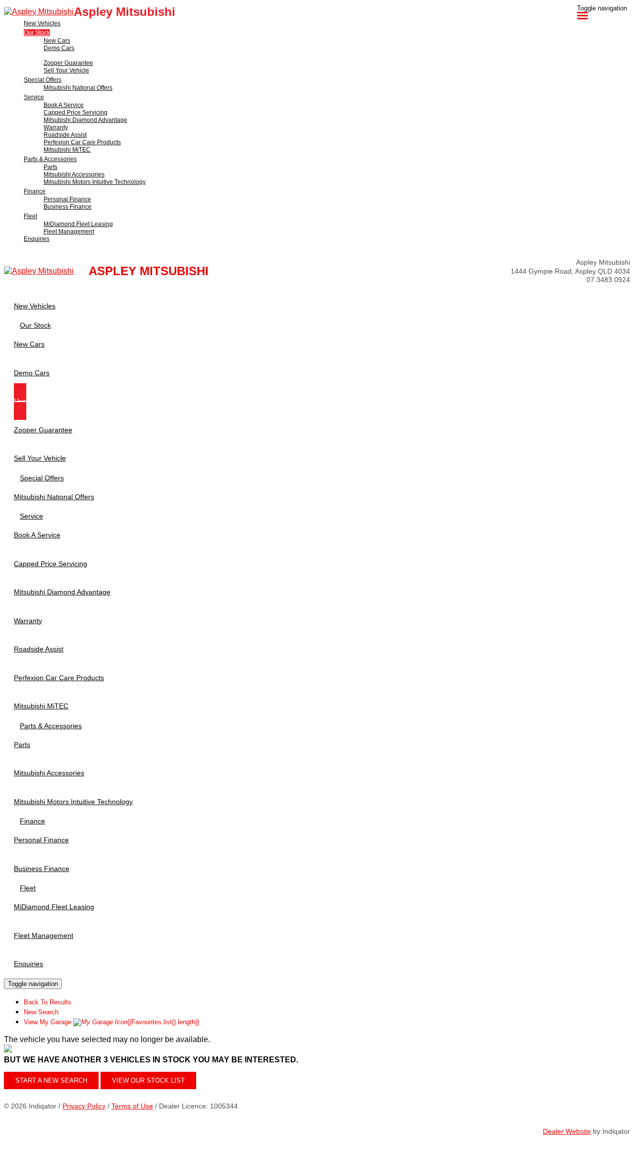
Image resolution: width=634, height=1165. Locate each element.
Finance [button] (35, 191)
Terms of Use (132, 1106)
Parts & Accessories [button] (50, 159)
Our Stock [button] (37, 32)
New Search (41, 1012)
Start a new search (51, 1080)
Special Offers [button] (42, 79)
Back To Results (47, 1002)
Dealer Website (567, 1131)
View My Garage (111, 1022)
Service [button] (34, 97)
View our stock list (148, 1080)
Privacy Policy (84, 1106)
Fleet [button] (30, 216)
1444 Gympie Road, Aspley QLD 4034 (570, 271)
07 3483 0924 (608, 280)
